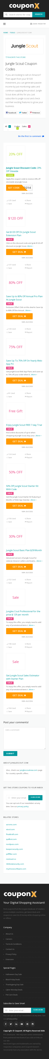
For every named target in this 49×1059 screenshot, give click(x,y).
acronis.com (11, 824)
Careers (9, 939)
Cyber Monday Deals (14, 990)
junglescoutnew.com (28, 770)
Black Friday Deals (13, 979)
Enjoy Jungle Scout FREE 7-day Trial (24, 424)
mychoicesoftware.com (16, 869)
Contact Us (10, 949)
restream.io (11, 859)
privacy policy (23, 806)
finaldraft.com (12, 834)
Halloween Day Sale (14, 974)
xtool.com (10, 829)
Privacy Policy (11, 954)
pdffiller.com (11, 854)
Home (5, 33)
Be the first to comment (30, 136)
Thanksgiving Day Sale (14, 984)
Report (29, 204)
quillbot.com (11, 839)
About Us (9, 934)
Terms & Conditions (14, 944)
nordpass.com (12, 844)
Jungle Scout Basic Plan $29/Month (24, 550)
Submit (10, 753)
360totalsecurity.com (15, 864)
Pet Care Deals (12, 995)
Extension (10, 959)
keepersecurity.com (14, 849)
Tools (12, 33)
